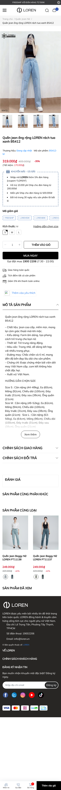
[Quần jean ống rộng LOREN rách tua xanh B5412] (30, 72)
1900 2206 (29, 261)
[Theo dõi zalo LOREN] (14, 695)
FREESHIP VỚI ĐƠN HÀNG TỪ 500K (28, 2)
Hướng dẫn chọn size (45, 226)
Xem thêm (30, 434)
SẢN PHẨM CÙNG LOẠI (19, 510)
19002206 (28, 633)
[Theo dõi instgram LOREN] (23, 695)
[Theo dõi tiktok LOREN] (41, 695)
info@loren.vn (22, 638)
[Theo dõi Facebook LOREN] (5, 695)
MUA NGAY (30, 255)
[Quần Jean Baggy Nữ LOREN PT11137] (46, 532)
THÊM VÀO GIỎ (41, 244)
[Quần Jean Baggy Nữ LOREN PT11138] (15, 532)
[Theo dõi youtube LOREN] (31, 695)
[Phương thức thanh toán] (24, 708)
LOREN (26, 645)
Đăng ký (51, 685)
